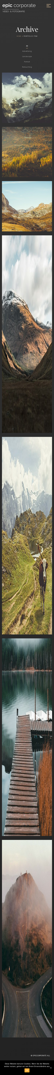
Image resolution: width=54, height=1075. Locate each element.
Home (19, 36)
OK (27, 1070)
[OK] (50, 1067)
